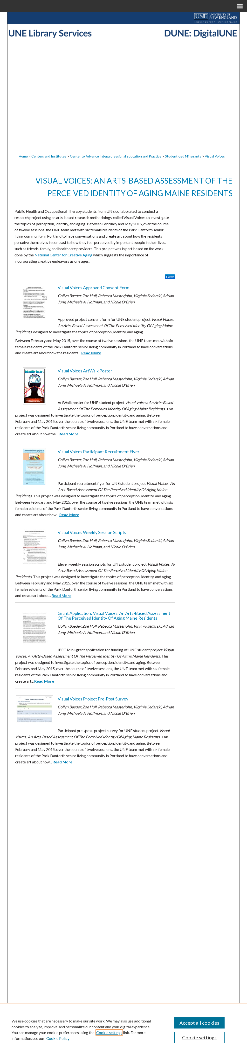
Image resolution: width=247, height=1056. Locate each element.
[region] (123, 1029)
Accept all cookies (199, 1023)
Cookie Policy (57, 1038)
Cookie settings (109, 1032)
